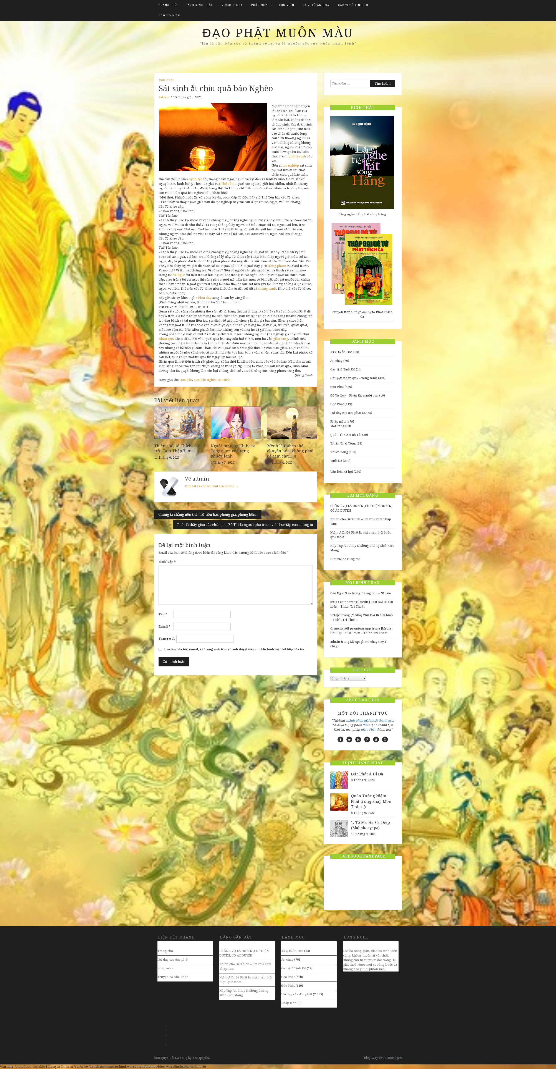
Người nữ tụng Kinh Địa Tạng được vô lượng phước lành (233, 451)
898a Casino (339, 602)
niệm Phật (368, 729)
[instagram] (367, 739)
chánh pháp (354, 720)
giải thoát (371, 720)
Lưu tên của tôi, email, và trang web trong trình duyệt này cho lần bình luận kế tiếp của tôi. (234, 649)
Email (164, 626)
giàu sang (280, 338)
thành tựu (386, 720)
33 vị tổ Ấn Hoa (316, 5)
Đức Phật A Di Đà (367, 774)
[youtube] (385, 739)
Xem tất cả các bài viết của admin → (211, 486)
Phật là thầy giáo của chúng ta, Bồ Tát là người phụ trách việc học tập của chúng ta (245, 525)
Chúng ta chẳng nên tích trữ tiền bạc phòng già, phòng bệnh (207, 514)
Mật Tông (337, 426)
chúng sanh (267, 288)
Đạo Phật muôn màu (278, 33)
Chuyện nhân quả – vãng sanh (353, 378)
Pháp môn (259, 5)
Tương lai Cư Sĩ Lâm (376, 593)
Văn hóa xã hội (341, 471)
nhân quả (166, 338)
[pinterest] (376, 739)
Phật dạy (204, 297)
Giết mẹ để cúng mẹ (345, 559)
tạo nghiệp (291, 165)
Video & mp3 (232, 5)
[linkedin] (358, 739)
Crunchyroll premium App (350, 628)
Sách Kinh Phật (199, 5)
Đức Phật (337, 404)
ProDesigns (393, 1057)
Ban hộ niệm (169, 15)
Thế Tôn (227, 183)
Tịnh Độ (336, 461)
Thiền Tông (339, 452)
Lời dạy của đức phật (345, 413)
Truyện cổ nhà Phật (172, 977)
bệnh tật (195, 179)
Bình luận (167, 561)
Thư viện (286, 5)
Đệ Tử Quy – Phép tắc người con (354, 395)
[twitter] (349, 739)
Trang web (167, 638)
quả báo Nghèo (205, 380)
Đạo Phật (166, 79)
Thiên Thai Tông (343, 443)
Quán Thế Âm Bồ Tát (345, 434)
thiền (366, 725)
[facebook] (340, 739)
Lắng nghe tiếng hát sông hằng (362, 214)
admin (164, 97)
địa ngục (179, 275)
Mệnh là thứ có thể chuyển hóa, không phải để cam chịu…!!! (290, 451)
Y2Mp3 (335, 615)
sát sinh (224, 380)
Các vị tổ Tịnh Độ (353, 5)
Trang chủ (168, 5)
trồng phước (277, 266)
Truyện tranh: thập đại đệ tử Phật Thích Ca (362, 314)
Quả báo (186, 380)
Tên (163, 614)
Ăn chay (336, 360)
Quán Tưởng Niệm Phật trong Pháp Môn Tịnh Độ (371, 801)
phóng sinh (297, 156)
